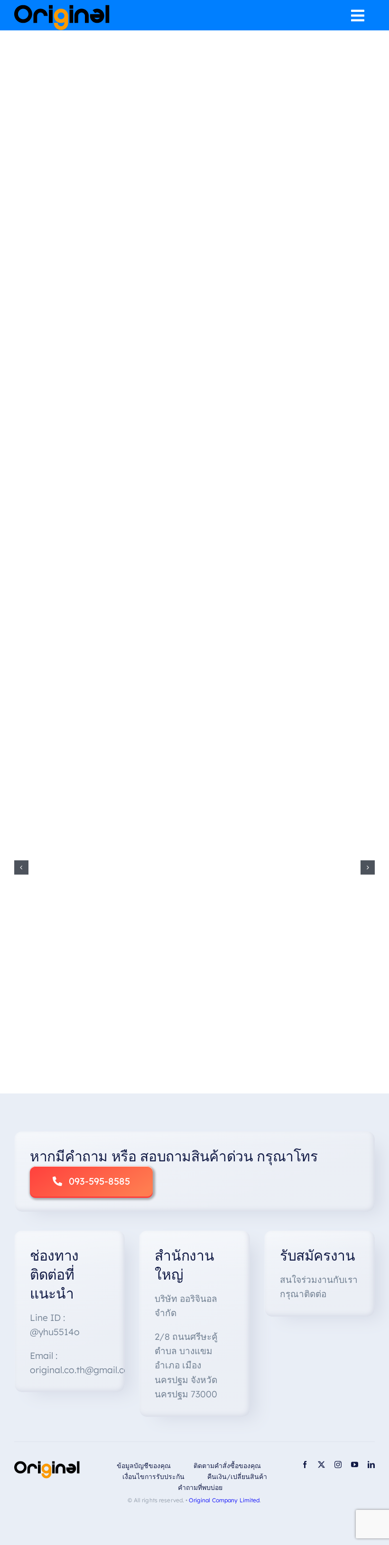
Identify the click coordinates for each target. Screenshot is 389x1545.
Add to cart (81, 1005)
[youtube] (354, 1464)
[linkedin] (371, 1464)
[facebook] (304, 1464)
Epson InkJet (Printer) (230, 860)
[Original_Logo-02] (62, 8)
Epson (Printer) (172, 860)
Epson (137, 860)
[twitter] (321, 1464)
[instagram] (338, 1464)
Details (322, 1005)
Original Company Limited (224, 1500)
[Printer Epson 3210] (194, 866)
